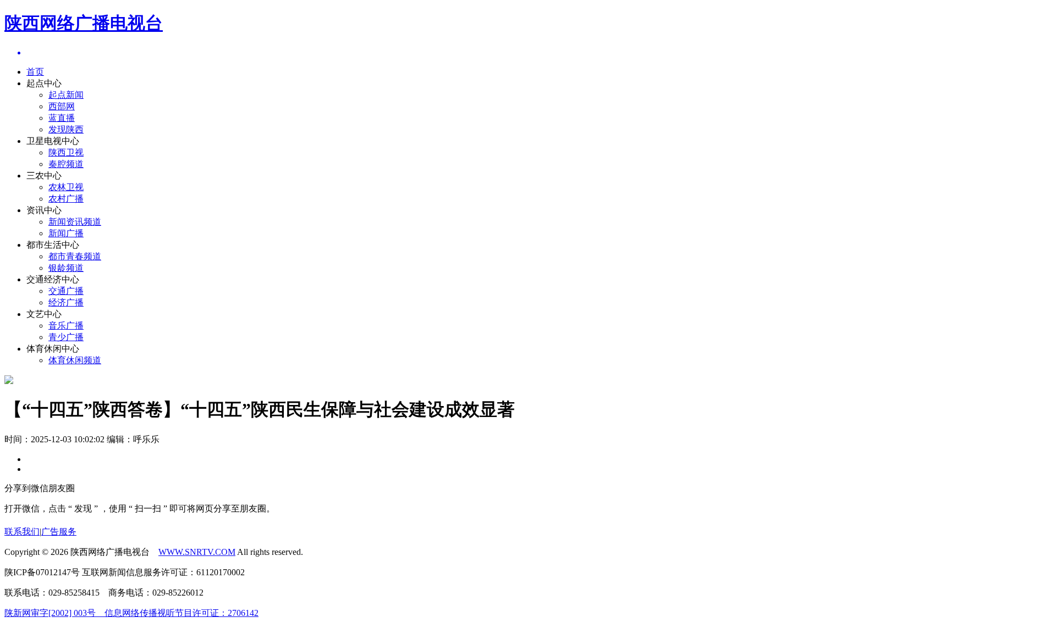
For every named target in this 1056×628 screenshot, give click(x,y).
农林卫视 (66, 187)
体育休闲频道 (74, 360)
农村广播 (66, 198)
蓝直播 (61, 118)
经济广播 (66, 302)
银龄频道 (66, 268)
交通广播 (66, 291)
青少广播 (66, 337)
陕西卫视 (66, 152)
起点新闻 (66, 94)
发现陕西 (66, 129)
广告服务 (58, 531)
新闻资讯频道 (74, 221)
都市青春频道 (74, 256)
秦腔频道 (66, 164)
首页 (35, 71)
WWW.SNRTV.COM (196, 552)
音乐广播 (66, 325)
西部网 (61, 106)
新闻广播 (66, 233)
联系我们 (22, 531)
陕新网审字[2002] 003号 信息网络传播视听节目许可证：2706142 (131, 613)
